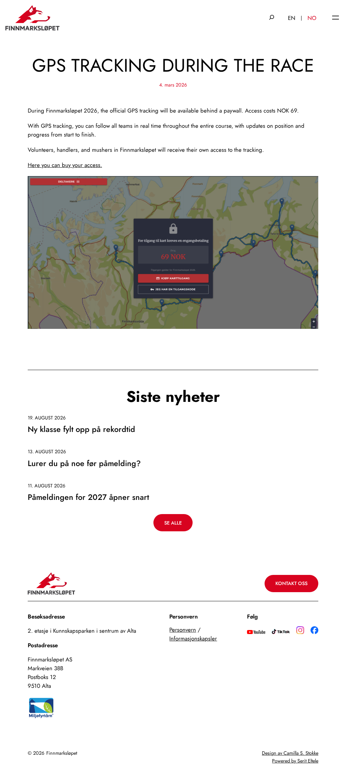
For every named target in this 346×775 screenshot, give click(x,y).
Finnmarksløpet (61, 753)
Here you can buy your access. (65, 165)
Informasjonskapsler (193, 638)
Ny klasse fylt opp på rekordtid (81, 429)
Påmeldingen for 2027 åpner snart (88, 497)
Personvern (182, 630)
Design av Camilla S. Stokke (290, 753)
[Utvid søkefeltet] (271, 18)
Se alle (173, 522)
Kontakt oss (291, 583)
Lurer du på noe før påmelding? (84, 463)
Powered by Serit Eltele (295, 760)
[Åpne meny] (335, 18)
